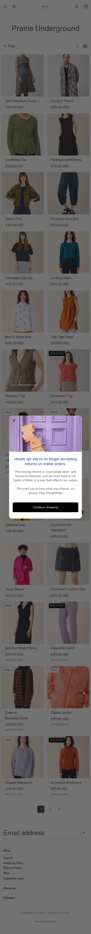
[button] (14, 420)
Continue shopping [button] (45, 507)
